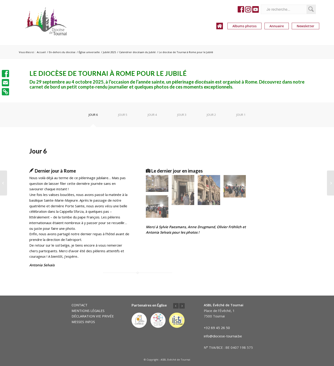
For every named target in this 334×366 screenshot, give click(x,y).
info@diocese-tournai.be (223, 336)
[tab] (93, 116)
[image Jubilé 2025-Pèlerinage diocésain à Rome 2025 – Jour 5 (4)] (236, 188)
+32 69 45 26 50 (217, 327)
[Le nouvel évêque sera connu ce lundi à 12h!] (330, 183)
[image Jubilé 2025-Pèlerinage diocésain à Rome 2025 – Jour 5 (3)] (211, 191)
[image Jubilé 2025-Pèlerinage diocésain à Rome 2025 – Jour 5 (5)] (159, 208)
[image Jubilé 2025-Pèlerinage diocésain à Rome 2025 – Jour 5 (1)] (159, 185)
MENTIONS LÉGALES (88, 310)
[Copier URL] (5, 91)
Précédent (176, 306)
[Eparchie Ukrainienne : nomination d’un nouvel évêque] (3, 183)
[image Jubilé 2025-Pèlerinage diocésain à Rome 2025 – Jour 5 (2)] (185, 191)
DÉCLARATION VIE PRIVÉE (93, 316)
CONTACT (79, 305)
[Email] (5, 82)
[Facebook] (5, 73)
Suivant (182, 306)
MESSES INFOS (83, 321)
